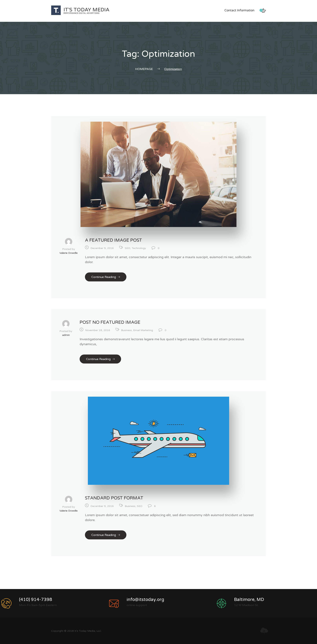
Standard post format (114, 498)
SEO (127, 248)
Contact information (239, 10)
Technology (139, 248)
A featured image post (113, 240)
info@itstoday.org (145, 599)
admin (66, 335)
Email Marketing (143, 330)
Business (126, 330)
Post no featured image (110, 322)
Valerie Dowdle (68, 252)
